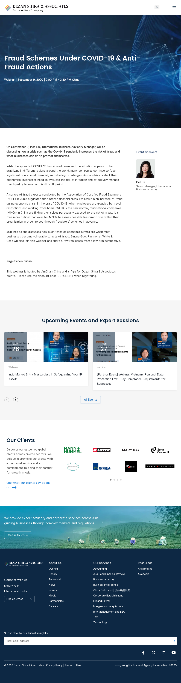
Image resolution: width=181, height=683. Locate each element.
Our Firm (54, 568)
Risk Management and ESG (109, 611)
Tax (95, 617)
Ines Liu (140, 182)
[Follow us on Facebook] (143, 652)
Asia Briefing (145, 568)
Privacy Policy (54, 665)
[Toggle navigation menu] (175, 7)
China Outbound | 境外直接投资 (111, 590)
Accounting (100, 568)
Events (53, 590)
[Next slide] (15, 399)
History (53, 574)
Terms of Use (73, 665)
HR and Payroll (101, 600)
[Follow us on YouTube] (173, 652)
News (52, 584)
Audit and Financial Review (109, 574)
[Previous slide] (6, 399)
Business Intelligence (105, 584)
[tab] (111, 480)
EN (157, 7)
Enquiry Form (11, 585)
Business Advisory (104, 579)
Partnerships (56, 600)
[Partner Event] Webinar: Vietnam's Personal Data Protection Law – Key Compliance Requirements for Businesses (131, 379)
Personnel (55, 579)
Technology (100, 622)
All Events (90, 399)
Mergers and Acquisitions (108, 606)
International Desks (15, 591)
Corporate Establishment (108, 595)
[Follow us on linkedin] (163, 652)
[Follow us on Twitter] (153, 652)
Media (52, 595)
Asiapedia (143, 574)
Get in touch (16, 535)
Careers (53, 606)
